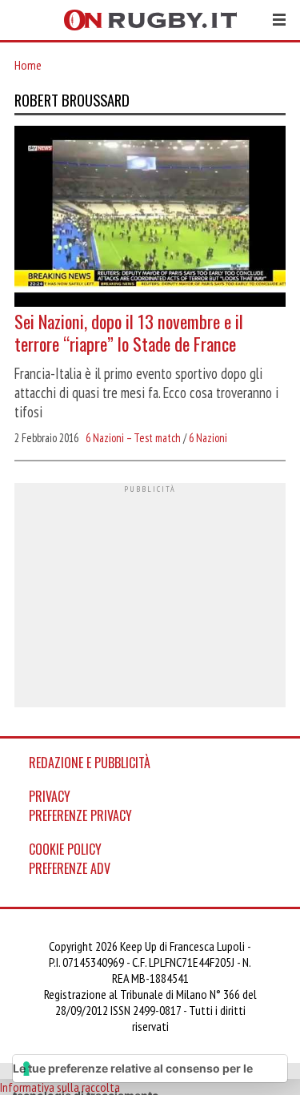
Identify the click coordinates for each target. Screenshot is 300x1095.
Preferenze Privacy (80, 815)
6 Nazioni (208, 437)
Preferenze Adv (69, 868)
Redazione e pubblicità (89, 762)
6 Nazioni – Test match (133, 437)
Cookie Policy (65, 849)
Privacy (49, 796)
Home (28, 65)
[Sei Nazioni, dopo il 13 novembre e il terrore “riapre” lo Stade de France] (150, 218)
